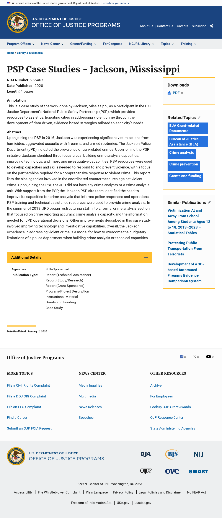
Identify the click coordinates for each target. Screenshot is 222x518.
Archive (156, 385)
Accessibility (23, 492)
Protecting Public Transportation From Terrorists (185, 248)
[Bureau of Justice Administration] (146, 457)
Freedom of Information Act (91, 503)
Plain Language (97, 492)
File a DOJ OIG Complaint (26, 396)
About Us (146, 26)
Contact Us (165, 26)
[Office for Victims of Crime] (172, 474)
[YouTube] (210, 359)
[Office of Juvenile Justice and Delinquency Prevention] (146, 475)
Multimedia (87, 396)
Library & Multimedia (30, 52)
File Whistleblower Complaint (59, 492)
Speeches (86, 417)
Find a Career (17, 417)
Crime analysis (181, 152)
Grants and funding (185, 176)
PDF (176, 93)
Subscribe (199, 26)
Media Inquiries (90, 385)
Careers (182, 26)
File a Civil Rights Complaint (28, 385)
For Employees (161, 396)
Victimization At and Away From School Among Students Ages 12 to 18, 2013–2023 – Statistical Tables (189, 221)
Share (215, 29)
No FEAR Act (196, 492)
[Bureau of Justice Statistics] (172, 460)
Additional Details (26, 257)
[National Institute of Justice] (198, 457)
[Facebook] (184, 359)
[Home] (76, 22)
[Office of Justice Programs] (17, 22)
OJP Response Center (166, 417)
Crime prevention (183, 164)
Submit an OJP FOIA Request (29, 428)
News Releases (90, 407)
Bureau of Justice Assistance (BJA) (184, 141)
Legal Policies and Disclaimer (160, 492)
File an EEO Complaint (24, 407)
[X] (197, 359)
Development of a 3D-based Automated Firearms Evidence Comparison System (186, 272)
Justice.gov (143, 503)
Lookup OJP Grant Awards (170, 407)
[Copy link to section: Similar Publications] (208, 202)
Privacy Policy (123, 492)
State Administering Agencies (172, 428)
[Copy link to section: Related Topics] (198, 117)
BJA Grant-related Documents (184, 128)
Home (10, 52)
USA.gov (123, 503)
